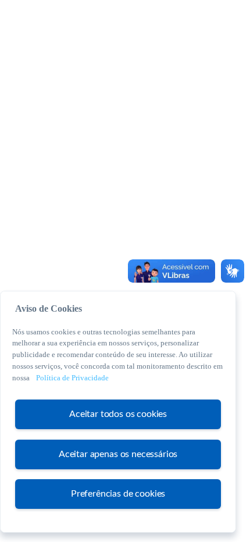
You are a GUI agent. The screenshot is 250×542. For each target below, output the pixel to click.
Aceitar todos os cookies (118, 414)
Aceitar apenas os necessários (118, 454)
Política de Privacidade (72, 377)
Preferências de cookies (118, 493)
